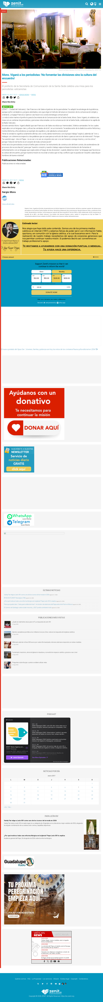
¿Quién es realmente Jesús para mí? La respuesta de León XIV (31, 622)
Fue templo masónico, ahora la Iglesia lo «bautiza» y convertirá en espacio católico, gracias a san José (44, 652)
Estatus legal (64, 979)
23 (11, 799)
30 (11, 802)
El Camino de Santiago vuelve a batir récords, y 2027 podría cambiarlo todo (28, 607)
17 (24, 795)
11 (38, 791)
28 (78, 799)
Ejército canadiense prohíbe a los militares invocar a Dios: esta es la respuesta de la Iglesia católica (43, 632)
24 (24, 799)
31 (24, 802)
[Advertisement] (51, 333)
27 (65, 799)
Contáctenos (83, 979)
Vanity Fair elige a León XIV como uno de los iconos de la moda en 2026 (26, 594)
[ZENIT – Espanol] (29, 4)
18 (38, 795)
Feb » (9, 807)
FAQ (28, 979)
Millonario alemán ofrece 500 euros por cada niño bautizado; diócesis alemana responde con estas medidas (46, 642)
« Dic (5, 807)
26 (51, 799)
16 (11, 795)
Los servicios (47, 979)
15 (92, 791)
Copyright (74, 979)
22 (92, 795)
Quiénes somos (20, 979)
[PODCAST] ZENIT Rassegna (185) (15, 598)
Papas (4, 11)
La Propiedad (36, 979)
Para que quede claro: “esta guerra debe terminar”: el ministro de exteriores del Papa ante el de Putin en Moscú (38, 604)
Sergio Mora (24, 95)
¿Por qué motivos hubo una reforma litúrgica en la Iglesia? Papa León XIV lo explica (30, 601)
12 (51, 791)
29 (92, 799)
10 (24, 791)
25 (38, 799)
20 (65, 795)
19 (51, 795)
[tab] (42, 934)
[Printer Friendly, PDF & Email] (7, 106)
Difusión (56, 979)
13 (65, 791)
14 (78, 791)
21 (78, 795)
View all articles (8, 204)
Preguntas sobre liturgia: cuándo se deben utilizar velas (29, 662)
